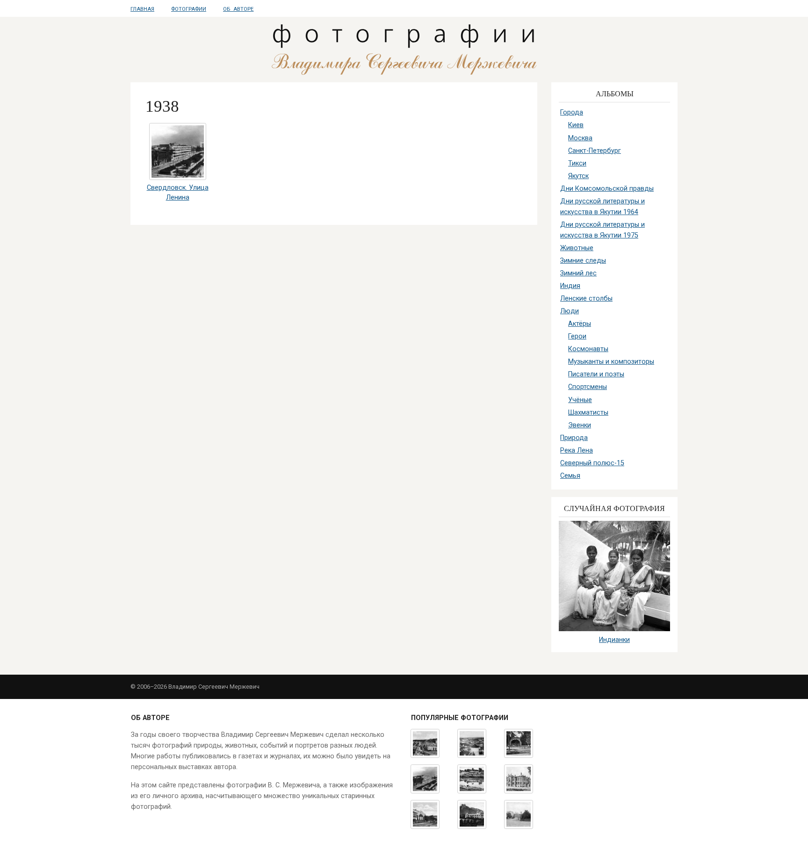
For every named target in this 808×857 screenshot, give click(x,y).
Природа (574, 438)
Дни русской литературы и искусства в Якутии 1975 (602, 230)
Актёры (579, 324)
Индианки (614, 640)
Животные (576, 248)
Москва (580, 138)
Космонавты (588, 349)
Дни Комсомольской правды (607, 189)
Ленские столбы (586, 298)
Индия (570, 286)
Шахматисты (588, 413)
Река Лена (576, 450)
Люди (569, 311)
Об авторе (238, 9)
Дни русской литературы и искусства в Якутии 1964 (602, 206)
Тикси (577, 163)
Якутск (578, 176)
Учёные (580, 400)
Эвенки (579, 425)
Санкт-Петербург (594, 151)
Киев (576, 125)
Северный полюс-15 (592, 463)
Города (571, 112)
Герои (577, 336)
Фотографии (188, 9)
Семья (570, 476)
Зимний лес (578, 273)
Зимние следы (583, 261)
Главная (142, 9)
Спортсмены (587, 387)
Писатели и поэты (596, 374)
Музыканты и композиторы (611, 362)
